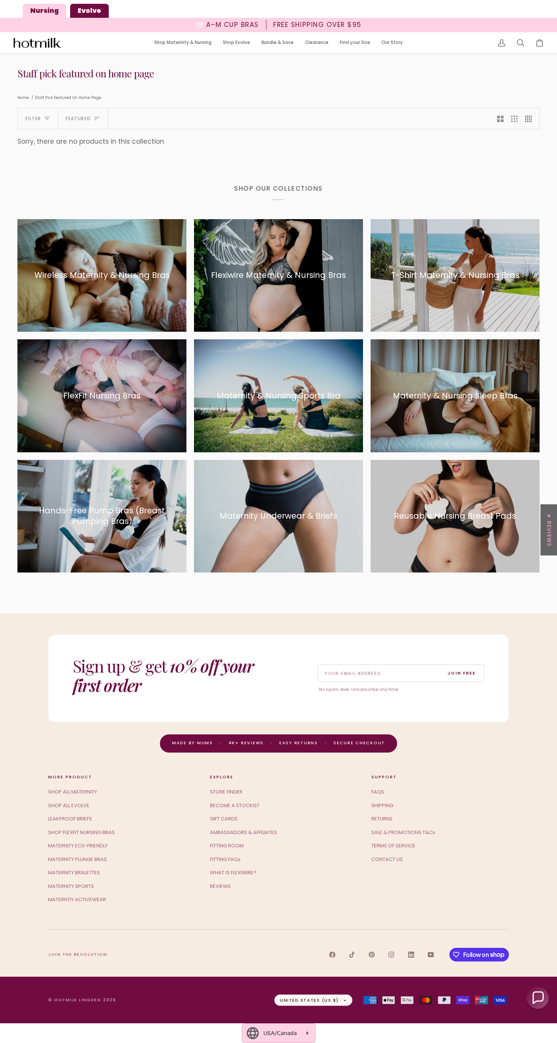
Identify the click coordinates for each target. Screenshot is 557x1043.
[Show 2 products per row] (500, 118)
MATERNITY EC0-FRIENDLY (78, 845)
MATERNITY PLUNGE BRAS (77, 859)
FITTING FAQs (225, 859)
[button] (183, 43)
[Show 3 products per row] (514, 118)
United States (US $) (309, 1000)
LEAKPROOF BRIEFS (70, 818)
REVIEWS (220, 886)
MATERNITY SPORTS (71, 886)
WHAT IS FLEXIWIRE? (233, 872)
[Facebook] (332, 954)
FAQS (377, 791)
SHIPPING (382, 805)
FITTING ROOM (227, 845)
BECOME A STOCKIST (235, 805)
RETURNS (382, 818)
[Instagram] (391, 954)
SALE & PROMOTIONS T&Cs (403, 832)
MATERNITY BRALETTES (74, 872)
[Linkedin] (411, 954)
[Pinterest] (371, 954)
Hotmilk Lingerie (78, 1000)
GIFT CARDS (224, 818)
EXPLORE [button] (221, 777)
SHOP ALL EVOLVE (68, 805)
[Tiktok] (352, 954)
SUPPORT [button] (384, 777)
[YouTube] (430, 954)
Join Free (461, 673)
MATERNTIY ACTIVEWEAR (77, 899)
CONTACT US (387, 859)
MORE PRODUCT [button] (70, 777)
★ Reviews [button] (549, 529)
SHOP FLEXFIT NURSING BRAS (81, 832)
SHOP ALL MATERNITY (72, 791)
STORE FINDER (226, 791)
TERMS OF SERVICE (393, 845)
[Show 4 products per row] (530, 118)
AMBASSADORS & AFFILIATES (243, 832)
